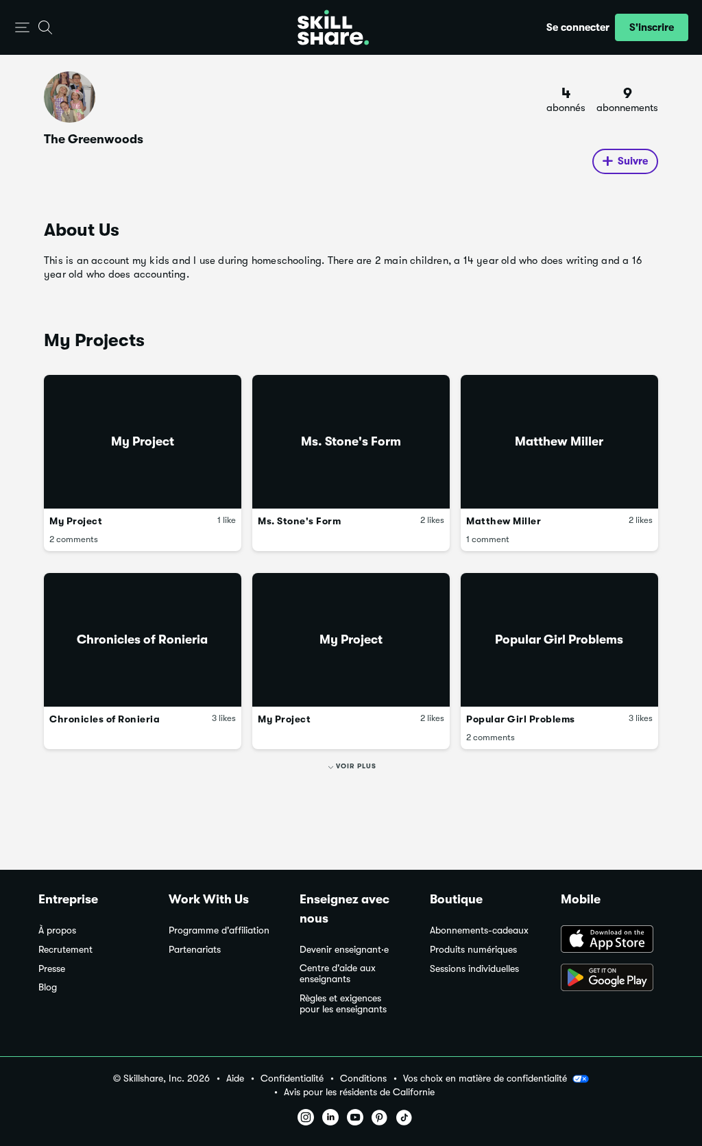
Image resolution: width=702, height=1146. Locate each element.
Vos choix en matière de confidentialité (485, 1078)
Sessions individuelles (474, 969)
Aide (235, 1078)
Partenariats (195, 949)
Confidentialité (292, 1078)
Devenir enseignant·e (344, 949)
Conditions (363, 1078)
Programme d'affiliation (219, 930)
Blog (47, 987)
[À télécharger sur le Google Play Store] (612, 979)
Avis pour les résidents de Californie (359, 1092)
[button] (22, 27)
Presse (51, 969)
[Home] (333, 27)
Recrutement (65, 949)
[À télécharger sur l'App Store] (612, 940)
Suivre (633, 161)
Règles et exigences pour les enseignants (343, 1003)
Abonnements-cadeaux (479, 930)
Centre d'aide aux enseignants (338, 973)
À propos (57, 930)
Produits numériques (473, 949)
